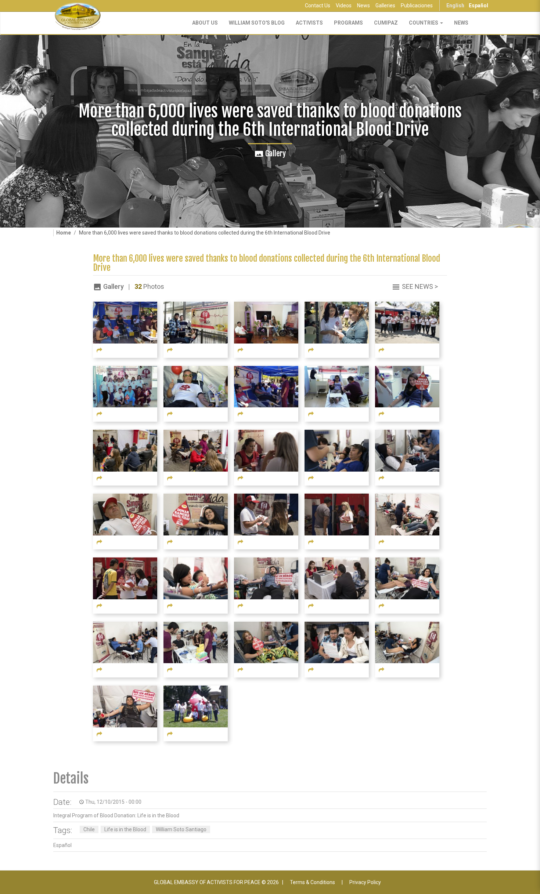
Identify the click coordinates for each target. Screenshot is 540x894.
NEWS (461, 23)
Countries (424, 23)
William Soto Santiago (181, 829)
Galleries (385, 5)
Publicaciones (417, 5)
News (363, 5)
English (455, 5)
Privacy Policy (365, 882)
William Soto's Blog (257, 23)
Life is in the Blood (125, 829)
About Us (205, 23)
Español (478, 5)
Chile (89, 829)
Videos (344, 5)
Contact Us (317, 5)
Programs (348, 23)
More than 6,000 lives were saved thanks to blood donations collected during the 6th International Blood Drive (266, 263)
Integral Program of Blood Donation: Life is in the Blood (116, 815)
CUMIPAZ (386, 23)
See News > (420, 286)
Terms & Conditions (312, 882)
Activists (309, 23)
